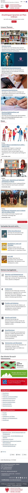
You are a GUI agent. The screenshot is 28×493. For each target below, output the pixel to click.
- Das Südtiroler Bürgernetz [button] (11, 479)
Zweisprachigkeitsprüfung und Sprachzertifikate (10, 112)
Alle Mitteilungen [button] (22, 222)
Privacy (25, 484)
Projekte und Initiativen (11, 303)
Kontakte (18, 473)
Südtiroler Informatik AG (12, 471)
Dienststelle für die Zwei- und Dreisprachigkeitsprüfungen (9, 445)
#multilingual (6, 420)
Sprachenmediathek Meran (9, 402)
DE (21, 1)
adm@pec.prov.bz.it (7, 468)
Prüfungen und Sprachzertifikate (10, 396)
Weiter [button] (13, 21)
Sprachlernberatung (7, 406)
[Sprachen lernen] (14, 37)
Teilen (12, 454)
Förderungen (8, 289)
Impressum (19, 484)
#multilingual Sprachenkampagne (11, 68)
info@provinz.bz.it (8, 467)
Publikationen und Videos (9, 416)
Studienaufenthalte (7, 404)
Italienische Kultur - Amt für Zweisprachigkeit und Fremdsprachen (14, 433)
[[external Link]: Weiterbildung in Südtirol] (14, 364)
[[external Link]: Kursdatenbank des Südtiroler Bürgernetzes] (14, 373)
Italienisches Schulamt (8, 439)
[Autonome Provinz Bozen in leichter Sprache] (26, 1)
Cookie (9, 485)
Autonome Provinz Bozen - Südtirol (11, 464)
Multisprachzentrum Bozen (9, 400)
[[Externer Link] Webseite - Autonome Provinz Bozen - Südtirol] (13, 6)
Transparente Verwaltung (7, 473)
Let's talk (10, 256)
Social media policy (16, 485)
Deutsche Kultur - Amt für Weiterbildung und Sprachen (13, 436)
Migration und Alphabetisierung (14, 274)
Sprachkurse (6, 393)
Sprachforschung (10, 330)
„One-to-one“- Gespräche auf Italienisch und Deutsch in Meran (13, 180)
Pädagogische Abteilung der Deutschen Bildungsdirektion (12, 441)
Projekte (5, 413)
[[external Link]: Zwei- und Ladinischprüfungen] (14, 381)
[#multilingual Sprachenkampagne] (14, 59)
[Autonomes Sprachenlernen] (14, 81)
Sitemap (4, 451)
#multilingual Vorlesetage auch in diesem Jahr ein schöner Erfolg (13, 211)
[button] (16, 478)
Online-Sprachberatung (14, 231)
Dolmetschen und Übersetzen (13, 343)
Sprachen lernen (6, 46)
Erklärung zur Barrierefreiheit (8, 484)
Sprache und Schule (10, 317)
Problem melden (6, 475)
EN (24, 1)
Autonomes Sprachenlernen (9, 90)
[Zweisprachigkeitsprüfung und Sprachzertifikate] (14, 103)
